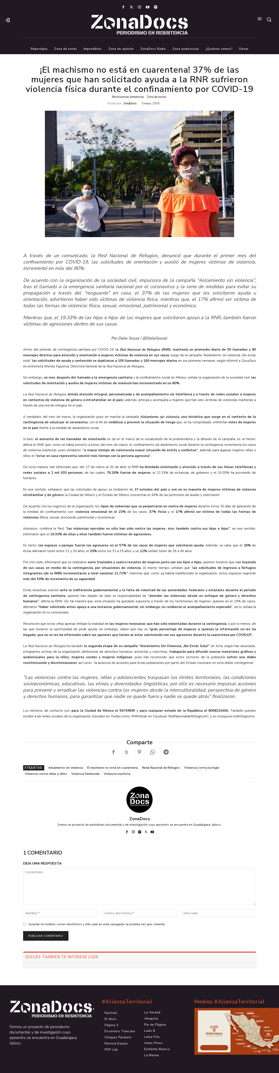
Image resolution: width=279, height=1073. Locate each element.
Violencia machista (117, 774)
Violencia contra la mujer (201, 768)
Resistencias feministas (128, 97)
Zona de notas (156, 97)
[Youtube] (148, 7)
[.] (7, 19)
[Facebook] (123, 7)
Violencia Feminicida (85, 774)
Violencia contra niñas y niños (46, 774)
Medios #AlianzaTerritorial (229, 1001)
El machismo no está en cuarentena (112, 768)
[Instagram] (139, 7)
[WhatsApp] (152, 752)
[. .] (47, 1009)
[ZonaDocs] (139, 800)
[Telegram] (165, 752)
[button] (269, 19)
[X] (126, 752)
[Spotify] (156, 7)
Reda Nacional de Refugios (161, 768)
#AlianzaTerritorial (127, 1001)
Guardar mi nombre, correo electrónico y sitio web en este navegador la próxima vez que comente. (97, 924)
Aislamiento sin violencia (65, 768)
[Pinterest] (139, 752)
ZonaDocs (130, 103)
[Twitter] (131, 7)
